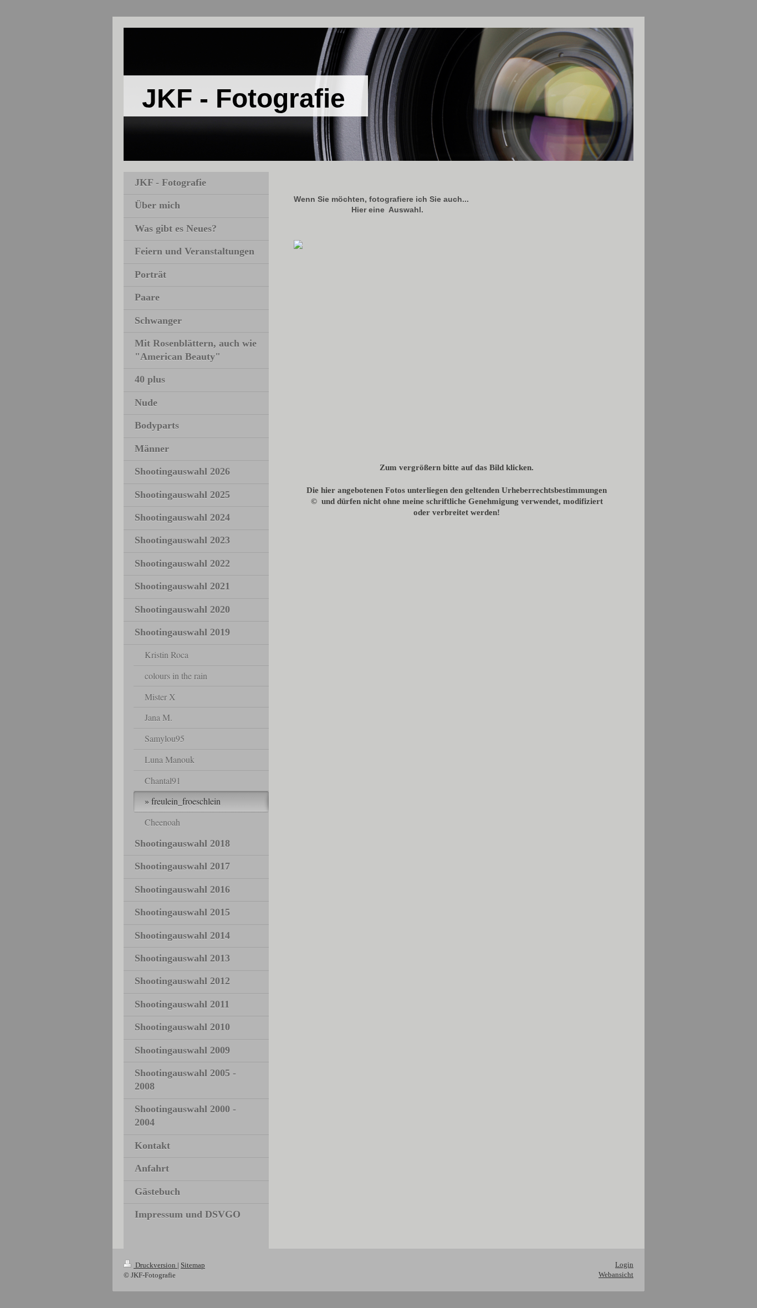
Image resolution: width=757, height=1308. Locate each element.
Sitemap (193, 1265)
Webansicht (616, 1274)
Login (624, 1264)
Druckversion (155, 1265)
